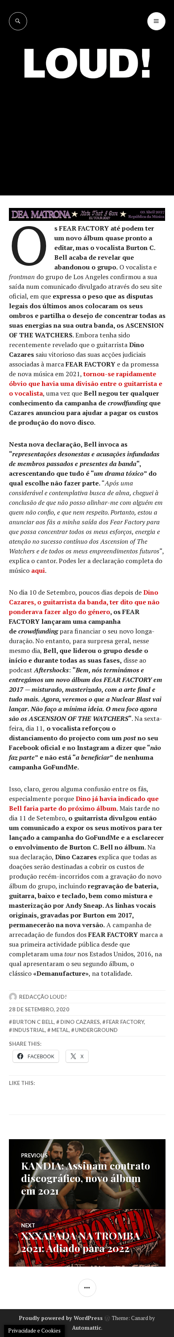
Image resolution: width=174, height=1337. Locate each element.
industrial (29, 1030)
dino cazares (80, 1022)
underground (96, 1030)
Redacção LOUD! (43, 997)
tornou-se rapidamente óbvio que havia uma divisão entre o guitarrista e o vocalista (85, 383)
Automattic (86, 1327)
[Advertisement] (87, 131)
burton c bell (33, 1022)
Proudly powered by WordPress (61, 1318)
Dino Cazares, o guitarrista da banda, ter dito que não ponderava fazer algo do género (84, 602)
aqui (38, 570)
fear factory (125, 1022)
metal (60, 1030)
